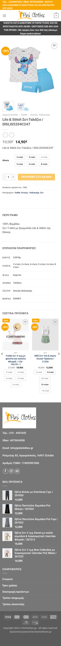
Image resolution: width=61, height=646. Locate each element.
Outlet (24, 114)
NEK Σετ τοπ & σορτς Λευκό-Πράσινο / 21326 (45, 358)
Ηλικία (5, 160)
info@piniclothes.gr (21, 448)
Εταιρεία (7, 579)
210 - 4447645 (17, 433)
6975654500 (36, 1)
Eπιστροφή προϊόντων (15, 591)
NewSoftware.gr (43, 631)
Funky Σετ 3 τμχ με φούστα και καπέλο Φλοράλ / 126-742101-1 (16, 360)
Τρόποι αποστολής (13, 604)
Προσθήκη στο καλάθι (36, 177)
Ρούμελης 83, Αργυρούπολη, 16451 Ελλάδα (28, 455)
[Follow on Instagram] (11, 471)
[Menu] (4, 16)
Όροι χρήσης (9, 585)
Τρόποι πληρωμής (13, 597)
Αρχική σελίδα (10, 114)
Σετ (42, 192)
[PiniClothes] (30, 15)
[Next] (53, 70)
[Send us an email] (17, 471)
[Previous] (8, 70)
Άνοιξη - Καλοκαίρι (40, 114)
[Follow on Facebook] (5, 471)
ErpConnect (16, 631)
